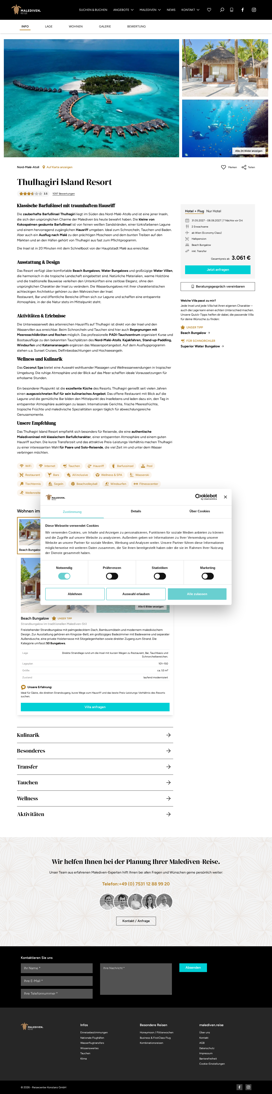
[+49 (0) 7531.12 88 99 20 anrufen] (231, 10)
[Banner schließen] (225, 496)
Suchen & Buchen (93, 10)
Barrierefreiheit (208, 1058)
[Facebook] (242, 10)
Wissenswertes (89, 1048)
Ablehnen (75, 594)
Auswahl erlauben (136, 594)
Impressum (205, 1053)
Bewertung (136, 26)
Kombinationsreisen (151, 1042)
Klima (83, 1058)
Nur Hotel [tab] (213, 211)
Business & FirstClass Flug (155, 1037)
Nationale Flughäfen (92, 1037)
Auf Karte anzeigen (59, 167)
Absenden (193, 967)
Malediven (148, 10)
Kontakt (188, 10)
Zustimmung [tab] (72, 512)
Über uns (204, 1032)
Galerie (105, 26)
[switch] (112, 576)
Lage (48, 26)
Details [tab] (136, 511)
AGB (201, 1042)
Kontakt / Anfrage (136, 921)
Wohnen (76, 26)
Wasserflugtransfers (92, 1042)
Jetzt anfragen (218, 270)
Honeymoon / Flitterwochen (156, 1032)
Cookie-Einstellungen (212, 1063)
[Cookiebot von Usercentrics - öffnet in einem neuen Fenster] (198, 497)
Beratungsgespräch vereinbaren (220, 286)
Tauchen (85, 1053)
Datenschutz (206, 1048)
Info (25, 26)
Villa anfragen (95, 707)
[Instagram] (254, 10)
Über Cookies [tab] (200, 511)
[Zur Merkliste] (209, 9)
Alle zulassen (197, 594)
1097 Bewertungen (63, 193)
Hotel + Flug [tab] (194, 211)
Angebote (121, 10)
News (171, 10)
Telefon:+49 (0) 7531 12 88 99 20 (136, 883)
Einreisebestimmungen (94, 1032)
